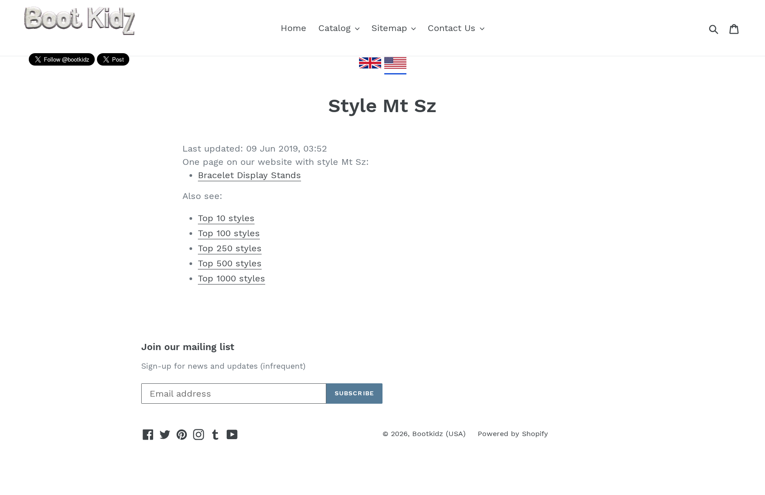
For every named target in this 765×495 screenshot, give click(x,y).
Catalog (336, 28)
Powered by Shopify (513, 433)
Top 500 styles (230, 263)
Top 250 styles (230, 248)
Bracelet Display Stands (249, 175)
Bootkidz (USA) (439, 433)
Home (293, 28)
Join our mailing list (187, 346)
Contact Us (453, 28)
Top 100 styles (229, 233)
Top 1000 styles (231, 278)
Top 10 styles (226, 218)
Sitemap (390, 28)
